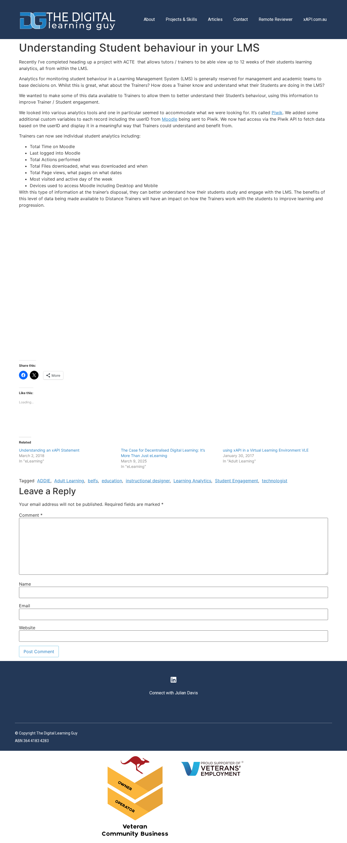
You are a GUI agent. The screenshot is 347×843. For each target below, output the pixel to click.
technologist (274, 480)
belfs (93, 480)
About (149, 19)
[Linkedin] (173, 680)
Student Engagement (236, 480)
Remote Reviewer (276, 19)
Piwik (277, 112)
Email (24, 605)
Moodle (169, 119)
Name (25, 584)
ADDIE (43, 480)
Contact (240, 19)
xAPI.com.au (315, 19)
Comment (31, 515)
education (112, 480)
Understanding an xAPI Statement (49, 450)
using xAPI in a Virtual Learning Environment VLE (266, 450)
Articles (215, 19)
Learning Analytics (192, 480)
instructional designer (148, 480)
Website (27, 627)
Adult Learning (69, 480)
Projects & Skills (181, 19)
